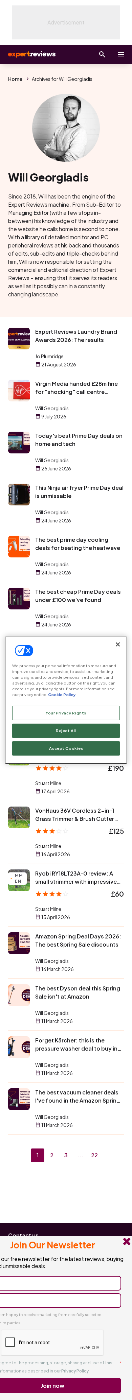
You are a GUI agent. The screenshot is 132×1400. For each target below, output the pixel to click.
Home (15, 79)
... (80, 1155)
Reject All (66, 730)
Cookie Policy (61, 694)
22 (94, 1155)
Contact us (23, 1235)
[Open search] (102, 54)
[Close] (117, 644)
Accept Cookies (66, 748)
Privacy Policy (75, 1370)
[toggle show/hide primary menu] (121, 54)
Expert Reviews (31, 54)
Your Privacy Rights (66, 712)
